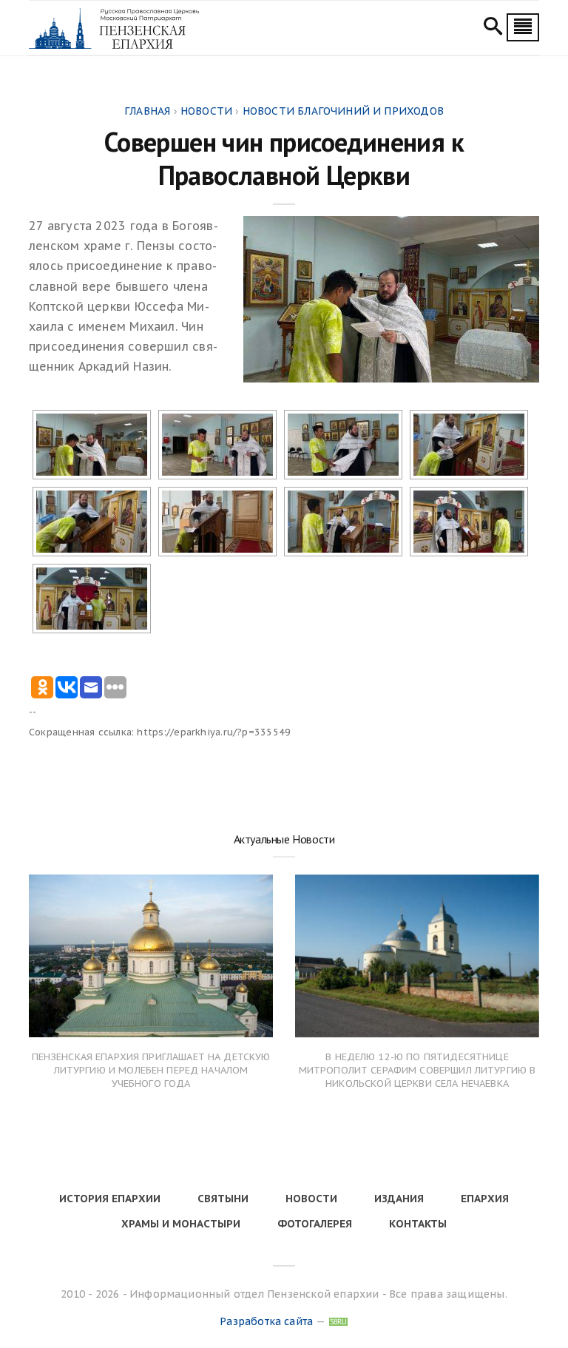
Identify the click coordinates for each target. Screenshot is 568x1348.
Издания (399, 1198)
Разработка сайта (266, 1321)
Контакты (418, 1223)
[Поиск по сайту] (493, 28)
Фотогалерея (314, 1223)
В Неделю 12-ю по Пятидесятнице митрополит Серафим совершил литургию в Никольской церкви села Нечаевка (417, 1070)
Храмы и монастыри (180, 1223)
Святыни (222, 1198)
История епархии (109, 1198)
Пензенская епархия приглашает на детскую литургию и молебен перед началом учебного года (151, 1070)
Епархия (485, 1198)
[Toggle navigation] (523, 27)
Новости (311, 1198)
